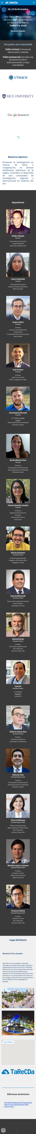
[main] (18, 9)
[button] (2, 2)
